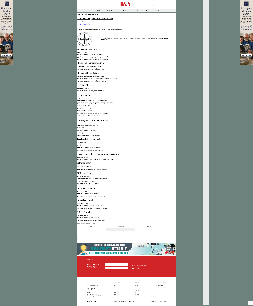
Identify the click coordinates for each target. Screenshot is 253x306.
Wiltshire (158, 10)
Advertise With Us (140, 5)
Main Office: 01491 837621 (161, 285)
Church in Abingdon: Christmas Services (95, 18)
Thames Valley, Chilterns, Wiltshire (85, 236)
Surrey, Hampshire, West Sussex (85, 235)
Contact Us (116, 294)
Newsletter (107, 5)
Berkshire (98, 10)
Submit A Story (150, 5)
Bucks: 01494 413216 (162, 289)
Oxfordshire (136, 10)
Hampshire (124, 10)
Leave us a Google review (92, 294)
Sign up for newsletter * (82, 226)
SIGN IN (94, 4)
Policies (156, 301)
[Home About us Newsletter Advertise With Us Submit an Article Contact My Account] (161, 5)
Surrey (147, 10)
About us (113, 5)
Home (115, 285)
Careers (152, 301)
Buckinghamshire (111, 10)
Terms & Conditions (162, 301)
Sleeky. (133, 301)
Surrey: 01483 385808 (162, 287)
